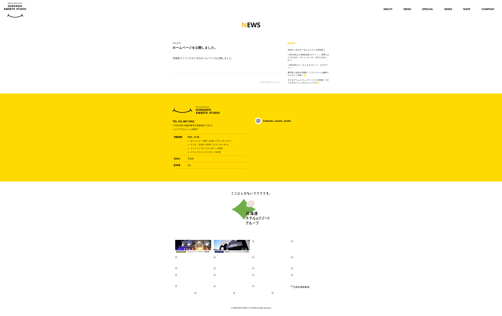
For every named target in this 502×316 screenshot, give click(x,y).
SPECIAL (427, 9)
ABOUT (387, 9)
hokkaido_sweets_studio (277, 121)
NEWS (448, 9)
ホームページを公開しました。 (195, 47)
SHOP (466, 9)
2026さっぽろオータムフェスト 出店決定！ (307, 50)
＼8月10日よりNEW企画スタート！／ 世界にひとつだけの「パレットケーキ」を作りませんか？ (308, 57)
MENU (407, 9)
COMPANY (488, 9)
